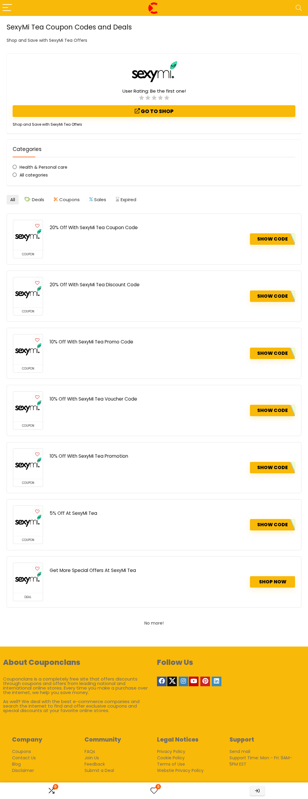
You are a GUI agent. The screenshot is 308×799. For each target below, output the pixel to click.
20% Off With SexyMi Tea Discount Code (95, 284)
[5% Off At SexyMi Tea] (28, 521)
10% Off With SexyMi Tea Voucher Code (93, 399)
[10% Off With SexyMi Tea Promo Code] (28, 349)
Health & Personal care (43, 167)
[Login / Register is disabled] (257, 791)
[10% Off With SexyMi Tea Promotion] (28, 464)
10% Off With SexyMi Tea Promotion (89, 456)
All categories (34, 175)
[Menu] (7, 8)
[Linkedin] (216, 681)
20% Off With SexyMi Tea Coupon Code (94, 227)
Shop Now (272, 581)
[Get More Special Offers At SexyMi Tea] (28, 578)
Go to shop (157, 111)
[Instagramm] (183, 681)
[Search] (298, 8)
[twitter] (172, 681)
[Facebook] (162, 681)
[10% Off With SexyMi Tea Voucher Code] (28, 407)
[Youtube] (194, 681)
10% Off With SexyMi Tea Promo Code (91, 342)
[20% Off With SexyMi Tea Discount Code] (28, 292)
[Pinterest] (205, 681)
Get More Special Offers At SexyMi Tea (93, 570)
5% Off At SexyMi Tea (73, 513)
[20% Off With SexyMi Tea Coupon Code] (28, 235)
